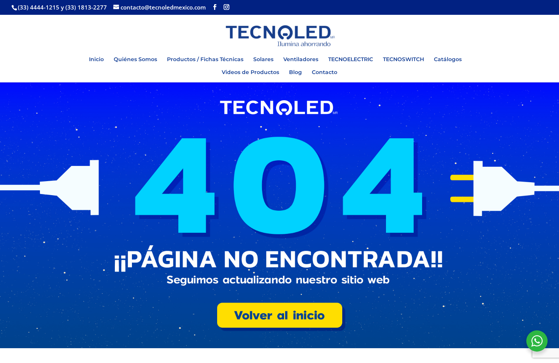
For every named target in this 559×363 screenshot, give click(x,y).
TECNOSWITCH (403, 60)
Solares (263, 60)
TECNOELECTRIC (350, 60)
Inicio (96, 60)
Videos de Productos (250, 72)
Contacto (324, 72)
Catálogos (448, 60)
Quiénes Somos (135, 60)
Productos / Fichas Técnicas (205, 60)
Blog (295, 72)
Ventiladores (300, 60)
